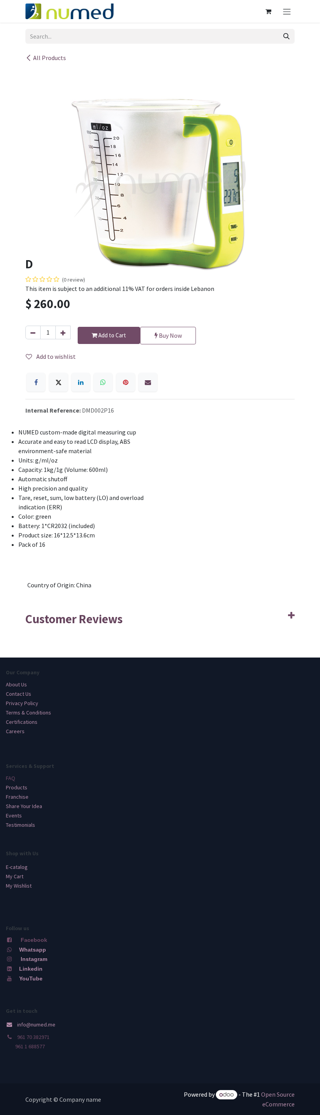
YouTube (31, 978)
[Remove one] (33, 332)
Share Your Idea (24, 806)
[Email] (148, 382)
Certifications (21, 721)
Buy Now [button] (170, 335)
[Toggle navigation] (287, 11)
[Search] (286, 36)
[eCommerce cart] (268, 11)
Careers (15, 731)
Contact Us (18, 693)
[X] (58, 382)
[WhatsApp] (103, 382)
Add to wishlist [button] (55, 356)
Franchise (17, 796)
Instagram (34, 959)
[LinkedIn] (80, 382)
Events (14, 815)
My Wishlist (19, 885)
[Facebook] (36, 382)
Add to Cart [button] (111, 335)
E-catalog (17, 866)
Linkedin (30, 969)
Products (16, 787)
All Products (49, 58)
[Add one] (63, 332)
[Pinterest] (125, 382)
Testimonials (20, 824)
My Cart (14, 876)
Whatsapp (32, 950)
